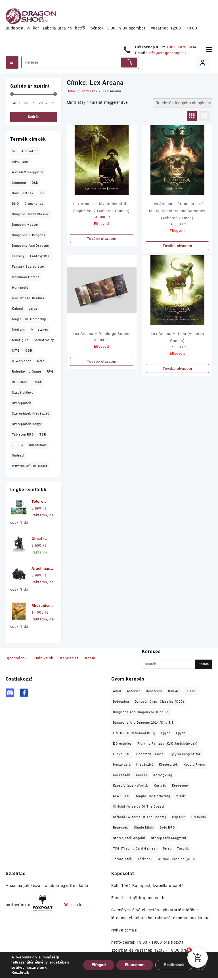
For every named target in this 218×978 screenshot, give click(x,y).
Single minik (144, 827)
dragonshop (33, 204)
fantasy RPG (40, 256)
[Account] (202, 63)
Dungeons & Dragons (28, 235)
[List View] (204, 116)
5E (14, 151)
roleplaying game (26, 371)
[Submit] (129, 62)
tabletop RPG (23, 434)
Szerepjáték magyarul (168, 838)
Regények (120, 827)
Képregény (180, 785)
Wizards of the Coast (29, 466)
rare (41, 361)
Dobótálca (121, 702)
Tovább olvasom (101, 238)
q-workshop (22, 361)
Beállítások (174, 965)
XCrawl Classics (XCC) (176, 859)
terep (167, 848)
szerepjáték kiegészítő (30, 413)
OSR (28, 350)
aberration (29, 151)
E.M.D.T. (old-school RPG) (134, 733)
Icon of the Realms (28, 298)
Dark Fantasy (22, 193)
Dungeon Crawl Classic (30, 214)
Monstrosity (44, 340)
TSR (42, 434)
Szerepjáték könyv (27, 424)
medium (18, 329)
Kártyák (160, 785)
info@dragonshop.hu (167, 53)
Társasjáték (122, 859)
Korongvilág (162, 775)
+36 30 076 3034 (181, 47)
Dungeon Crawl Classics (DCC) (159, 702)
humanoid (20, 288)
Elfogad (99, 965)
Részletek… (74, 905)
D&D (35, 183)
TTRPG (17, 445)
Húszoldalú (122, 764)
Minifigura (20, 340)
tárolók (183, 848)
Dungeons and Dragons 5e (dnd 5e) (141, 712)
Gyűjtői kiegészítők (185, 754)
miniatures (39, 329)
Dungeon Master (25, 225)
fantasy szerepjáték (28, 267)
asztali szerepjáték (27, 172)
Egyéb (165, 733)
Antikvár (133, 691)
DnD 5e (190, 691)
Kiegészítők (168, 764)
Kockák (142, 775)
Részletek (20, 972)
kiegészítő (144, 764)
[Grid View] (192, 116)
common (19, 183)
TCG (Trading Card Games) (135, 848)
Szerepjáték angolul (129, 838)
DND (15, 204)
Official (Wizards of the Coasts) (140, 817)
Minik (180, 796)
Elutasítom (134, 965)
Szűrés (33, 117)
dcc (42, 193)
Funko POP (122, 754)
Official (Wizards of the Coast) (139, 806)
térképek (145, 859)
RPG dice (19, 382)
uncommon (38, 445)
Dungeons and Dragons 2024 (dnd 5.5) (144, 722)
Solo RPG (167, 827)
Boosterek (154, 691)
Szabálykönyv (22, 392)
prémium (198, 817)
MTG (16, 350)
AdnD (117, 691)
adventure (20, 162)
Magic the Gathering (29, 319)
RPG (50, 371)
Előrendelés (122, 743)
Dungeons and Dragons (30, 246)
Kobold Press (194, 764)
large (33, 308)
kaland (17, 308)
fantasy (18, 256)
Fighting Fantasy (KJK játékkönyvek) (167, 743)
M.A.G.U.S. (122, 796)
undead (18, 455)
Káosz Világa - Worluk (130, 785)
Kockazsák (121, 775)
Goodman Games (25, 277)
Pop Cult (179, 817)
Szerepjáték (21, 403)
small (37, 382)
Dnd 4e (173, 691)
